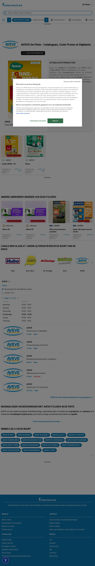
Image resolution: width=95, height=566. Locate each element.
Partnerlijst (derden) (23, 113)
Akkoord (55, 120)
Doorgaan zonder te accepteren (72, 81)
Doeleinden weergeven (38, 120)
